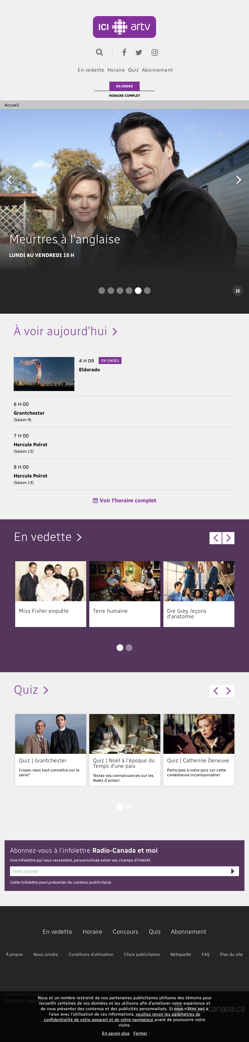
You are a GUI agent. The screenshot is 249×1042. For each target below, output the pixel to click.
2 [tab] (110, 290)
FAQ (206, 954)
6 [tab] (147, 290)
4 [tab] (129, 290)
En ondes (124, 86)
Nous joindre (45, 954)
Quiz (133, 70)
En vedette (91, 70)
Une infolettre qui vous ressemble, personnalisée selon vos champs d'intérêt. (80, 860)
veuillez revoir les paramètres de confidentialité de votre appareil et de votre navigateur (122, 1016)
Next (239, 179)
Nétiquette (180, 954)
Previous (9, 179)
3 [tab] (120, 290)
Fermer (140, 1033)
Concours (125, 931)
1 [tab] (101, 290)
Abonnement (157, 70)
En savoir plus (116, 1033)
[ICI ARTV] (124, 27)
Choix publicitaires (142, 954)
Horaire (116, 70)
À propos (14, 954)
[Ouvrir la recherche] (98, 51)
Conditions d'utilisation (91, 954)
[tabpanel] (124, 191)
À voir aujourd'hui (60, 330)
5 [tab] (138, 290)
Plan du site (231, 954)
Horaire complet (124, 95)
